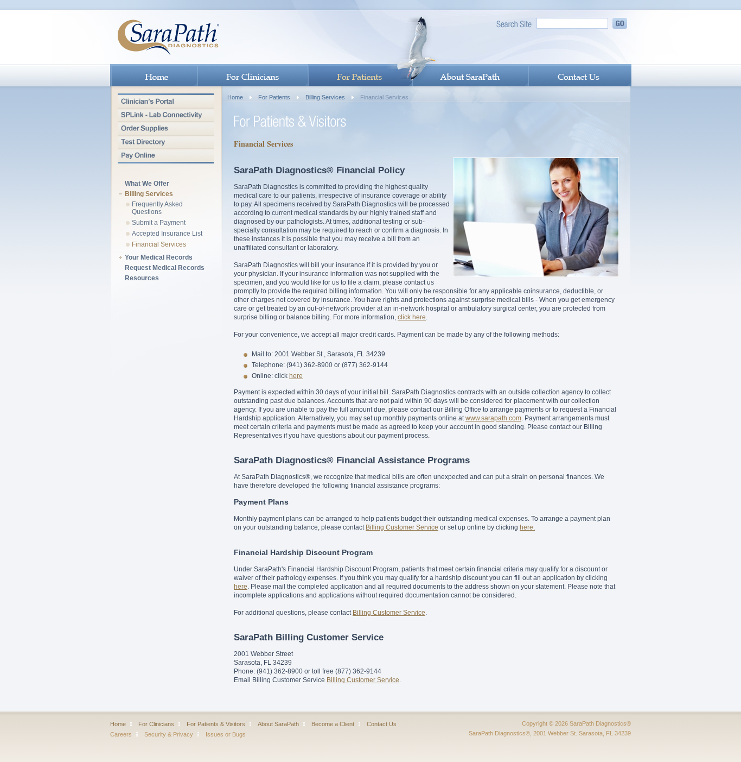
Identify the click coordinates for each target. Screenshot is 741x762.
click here (412, 317)
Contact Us (382, 724)
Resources (142, 278)
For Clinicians (156, 724)
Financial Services (159, 244)
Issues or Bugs (226, 734)
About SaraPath (278, 724)
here (296, 376)
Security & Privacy (168, 734)
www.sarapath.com (493, 418)
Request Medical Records (165, 268)
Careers (121, 734)
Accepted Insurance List (167, 233)
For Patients (274, 97)
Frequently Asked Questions (157, 208)
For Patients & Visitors (216, 724)
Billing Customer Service (402, 527)
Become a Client (332, 724)
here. (527, 527)
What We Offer (147, 183)
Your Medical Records (159, 257)
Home (235, 97)
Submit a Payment (159, 222)
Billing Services (149, 194)
